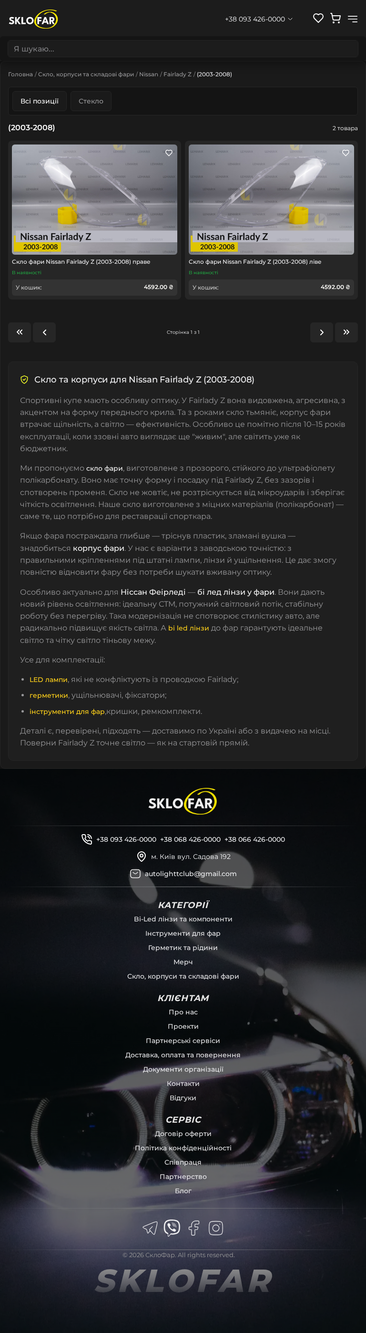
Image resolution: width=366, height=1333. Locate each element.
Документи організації (183, 1069)
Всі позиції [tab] (39, 101)
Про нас (183, 1012)
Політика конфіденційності (183, 1148)
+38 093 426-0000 (126, 839)
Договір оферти (183, 1133)
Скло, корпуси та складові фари (86, 74)
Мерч (183, 962)
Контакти (183, 1083)
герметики (49, 695)
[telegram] (150, 1228)
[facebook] (194, 1228)
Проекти (183, 1026)
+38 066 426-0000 (254, 839)
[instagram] (215, 1228)
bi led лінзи (188, 628)
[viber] (172, 1228)
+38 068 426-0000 (190, 839)
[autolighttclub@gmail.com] (135, 873)
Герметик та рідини (183, 947)
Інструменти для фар (183, 933)
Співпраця (183, 1162)
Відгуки (183, 1098)
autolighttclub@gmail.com (191, 873)
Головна (20, 74)
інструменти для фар (67, 711)
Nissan (148, 74)
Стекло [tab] (91, 101)
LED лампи (49, 679)
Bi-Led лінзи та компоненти (183, 919)
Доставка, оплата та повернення (183, 1055)
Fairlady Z (177, 74)
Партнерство (183, 1176)
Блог (183, 1191)
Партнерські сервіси (183, 1040)
